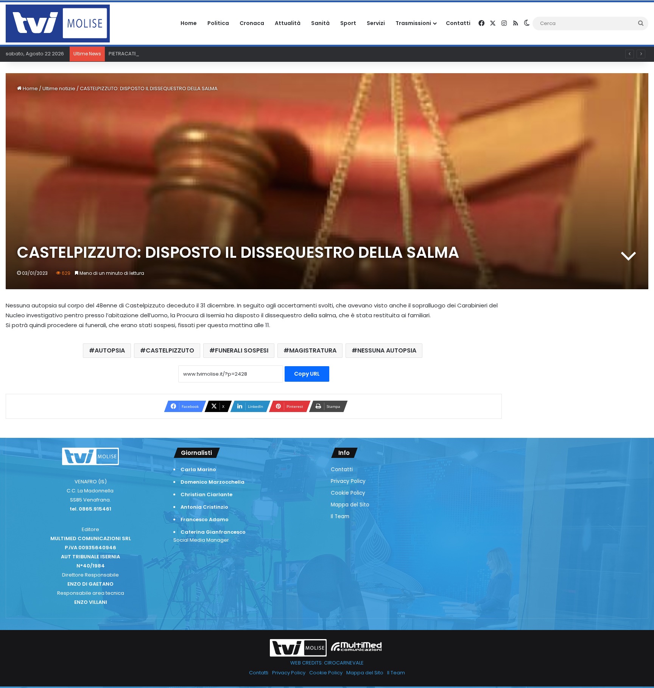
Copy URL (307, 374)
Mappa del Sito (350, 504)
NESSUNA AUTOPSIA (386, 350)
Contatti (458, 23)
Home (189, 23)
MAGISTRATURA (312, 350)
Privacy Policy (348, 481)
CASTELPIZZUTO (170, 350)
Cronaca (252, 23)
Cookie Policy (348, 493)
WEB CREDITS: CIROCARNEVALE (327, 662)
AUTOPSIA (110, 350)
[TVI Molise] (58, 23)
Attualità (288, 23)
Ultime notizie (58, 88)
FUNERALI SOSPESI (241, 350)
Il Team (340, 516)
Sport (348, 23)
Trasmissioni (413, 23)
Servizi (376, 23)
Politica (218, 23)
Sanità (320, 23)
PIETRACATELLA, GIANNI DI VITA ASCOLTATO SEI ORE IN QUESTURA (185, 53)
